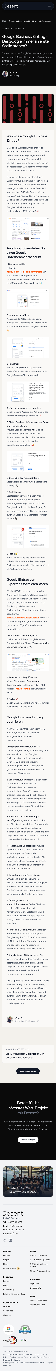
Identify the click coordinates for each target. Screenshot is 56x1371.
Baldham (13, 1357)
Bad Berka (15, 1360)
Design (6, 1285)
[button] (15, 1233)
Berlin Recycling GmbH (40, 1259)
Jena (20, 1357)
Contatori (7, 1315)
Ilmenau (6, 1360)
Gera (26, 1357)
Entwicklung (8, 1289)
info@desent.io (22, 688)
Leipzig (26, 1351)
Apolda (32, 1357)
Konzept (6, 1281)
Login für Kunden (37, 1304)
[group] (15, 1233)
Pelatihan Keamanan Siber (14, 1294)
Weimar (16, 1351)
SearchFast (8, 1311)
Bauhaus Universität (38, 1255)
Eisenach (47, 1357)
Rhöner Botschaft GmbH (40, 1271)
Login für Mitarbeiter (39, 1300)
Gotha (39, 1357)
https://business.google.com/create (24, 271)
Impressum (34, 1283)
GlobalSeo (7, 1306)
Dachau (37, 1354)
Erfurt (5, 1357)
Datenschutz (35, 1288)
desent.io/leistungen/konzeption (23, 617)
